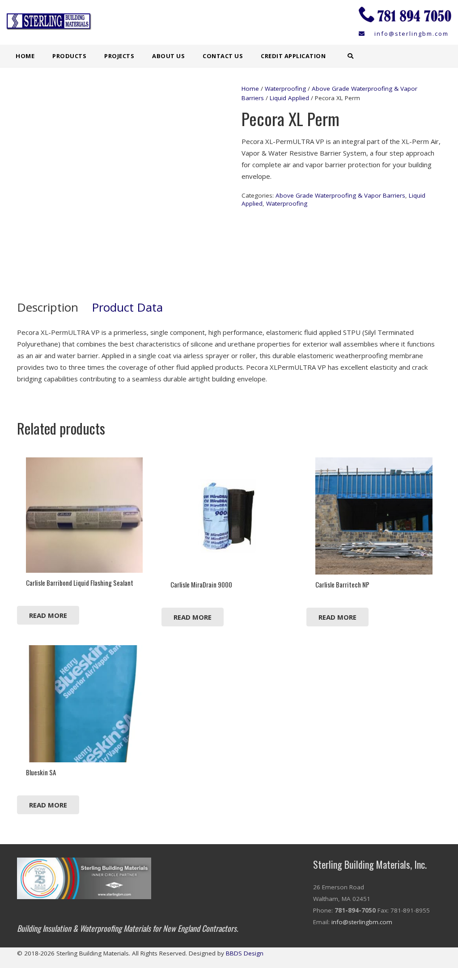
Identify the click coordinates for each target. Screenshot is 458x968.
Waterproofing (285, 89)
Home (250, 89)
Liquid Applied (289, 98)
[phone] (405, 16)
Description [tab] (47, 307)
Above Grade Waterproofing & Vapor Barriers (340, 195)
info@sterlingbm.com (361, 922)
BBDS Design (244, 953)
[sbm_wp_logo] (51, 22)
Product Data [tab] (127, 307)
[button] (91, 55)
